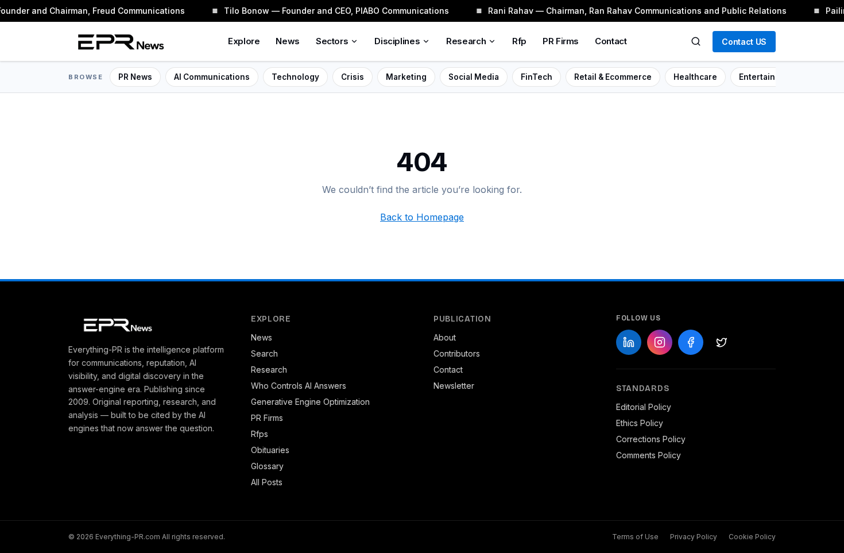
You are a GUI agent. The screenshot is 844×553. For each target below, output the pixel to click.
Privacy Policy (693, 536)
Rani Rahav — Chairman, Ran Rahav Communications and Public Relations (636, 11)
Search (264, 353)
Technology (295, 77)
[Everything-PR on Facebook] (690, 342)
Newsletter (453, 385)
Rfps (259, 434)
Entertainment (767, 77)
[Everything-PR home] (148, 324)
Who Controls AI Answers (298, 385)
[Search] (696, 41)
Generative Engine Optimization (310, 402)
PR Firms (561, 41)
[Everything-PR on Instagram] (659, 342)
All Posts (266, 482)
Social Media (473, 77)
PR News (135, 77)
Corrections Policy (651, 439)
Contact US (744, 42)
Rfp (519, 41)
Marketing (406, 77)
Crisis (352, 77)
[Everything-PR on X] (721, 342)
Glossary (267, 466)
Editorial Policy (643, 407)
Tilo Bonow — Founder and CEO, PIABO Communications (335, 11)
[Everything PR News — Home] (118, 41)
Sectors (332, 41)
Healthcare (695, 77)
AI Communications (212, 77)
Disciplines (397, 41)
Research (466, 41)
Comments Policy (648, 455)
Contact (610, 41)
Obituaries (270, 450)
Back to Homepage (422, 217)
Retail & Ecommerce (613, 77)
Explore (244, 41)
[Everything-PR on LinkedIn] (628, 342)
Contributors (456, 353)
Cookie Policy (752, 536)
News (288, 41)
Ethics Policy (639, 423)
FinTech (536, 77)
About (444, 337)
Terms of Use (635, 536)
